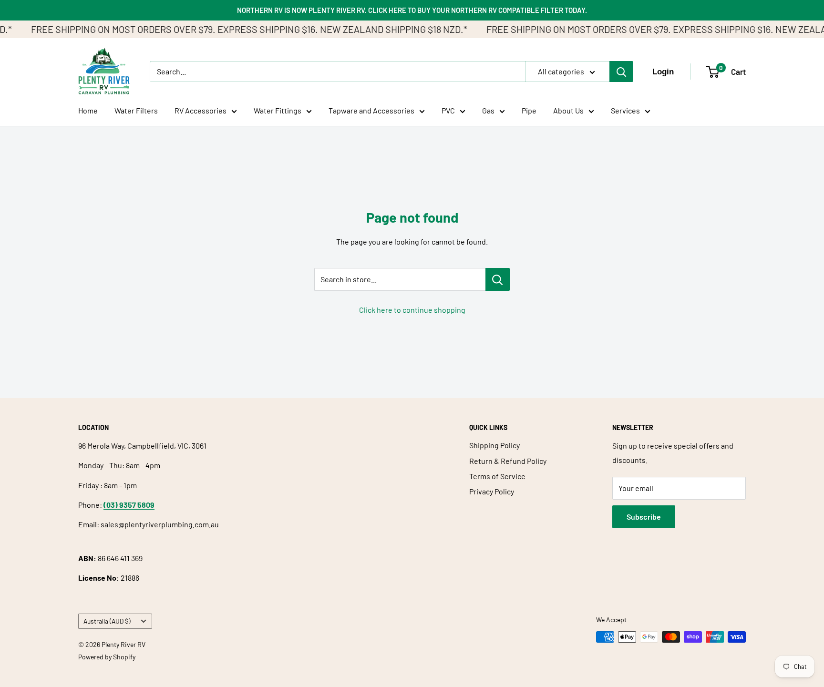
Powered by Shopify (106, 657)
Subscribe (644, 516)
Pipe (529, 110)
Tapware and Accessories (371, 110)
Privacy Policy (491, 491)
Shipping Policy (494, 445)
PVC (448, 110)
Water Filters (136, 110)
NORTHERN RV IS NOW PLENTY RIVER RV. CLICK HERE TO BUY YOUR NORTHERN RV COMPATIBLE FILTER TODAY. (412, 10)
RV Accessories (201, 110)
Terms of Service (497, 476)
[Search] (621, 71)
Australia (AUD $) (107, 621)
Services (625, 110)
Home (88, 110)
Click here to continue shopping (412, 309)
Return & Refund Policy (507, 460)
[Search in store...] (497, 279)
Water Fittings (277, 110)
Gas (488, 110)
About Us (568, 110)
